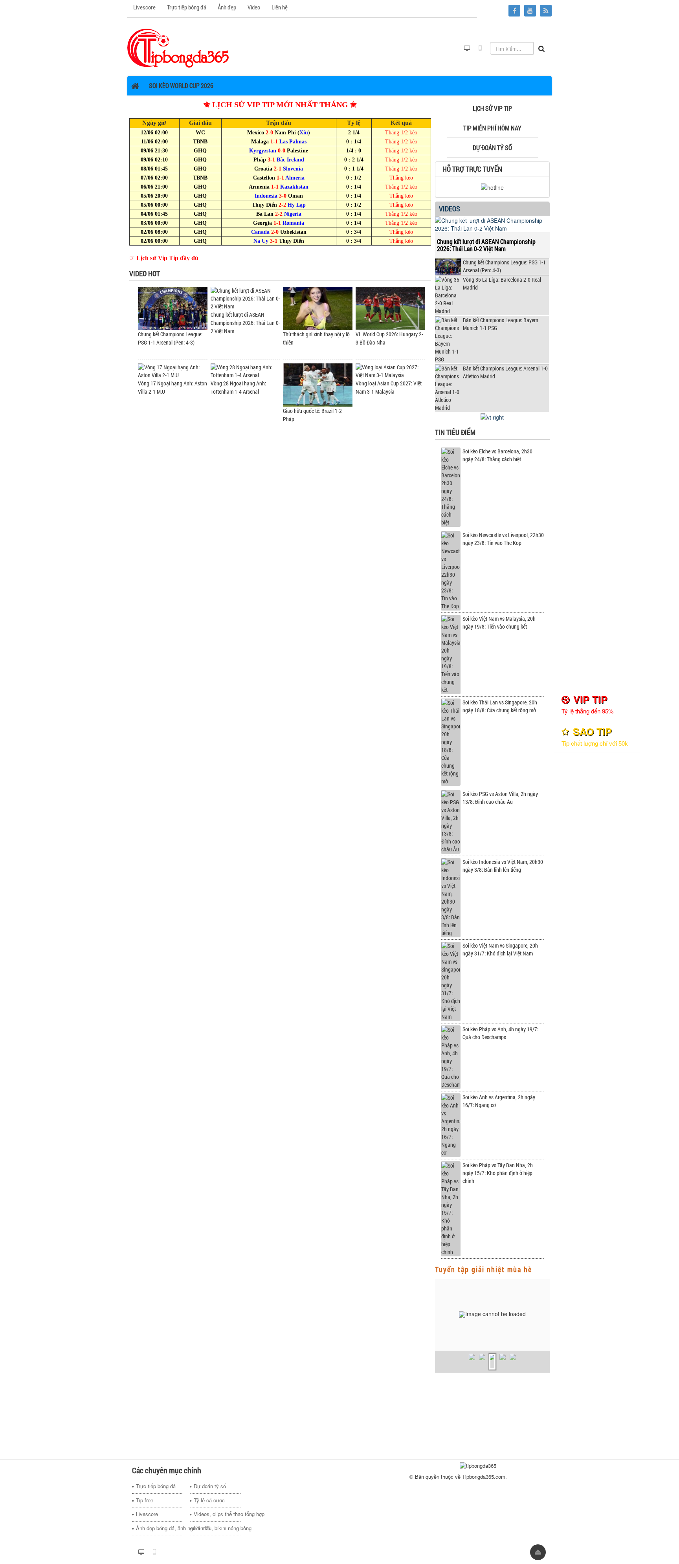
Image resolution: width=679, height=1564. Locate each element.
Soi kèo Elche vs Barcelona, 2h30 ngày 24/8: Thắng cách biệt (497, 455)
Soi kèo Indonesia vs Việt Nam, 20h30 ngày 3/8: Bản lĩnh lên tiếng (502, 865)
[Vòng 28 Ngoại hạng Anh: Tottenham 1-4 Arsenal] (245, 370)
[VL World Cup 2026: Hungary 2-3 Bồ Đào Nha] (390, 308)
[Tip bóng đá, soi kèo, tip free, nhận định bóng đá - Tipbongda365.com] (178, 47)
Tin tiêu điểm (455, 432)
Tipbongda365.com (483, 1476)
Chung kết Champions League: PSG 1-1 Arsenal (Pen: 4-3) (504, 266)
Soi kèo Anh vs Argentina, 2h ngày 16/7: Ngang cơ (498, 1101)
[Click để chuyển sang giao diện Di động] (480, 48)
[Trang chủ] (136, 85)
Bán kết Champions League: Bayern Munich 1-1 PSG (500, 324)
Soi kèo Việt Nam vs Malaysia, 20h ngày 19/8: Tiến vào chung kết (499, 622)
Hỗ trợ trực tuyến (472, 169)
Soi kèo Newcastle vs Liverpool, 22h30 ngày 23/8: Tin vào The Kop (503, 538)
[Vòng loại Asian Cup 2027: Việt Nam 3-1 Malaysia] (390, 370)
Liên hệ (202, 1528)
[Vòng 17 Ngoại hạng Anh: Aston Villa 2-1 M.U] (172, 370)
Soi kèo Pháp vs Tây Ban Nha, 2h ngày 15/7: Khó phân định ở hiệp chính (497, 1172)
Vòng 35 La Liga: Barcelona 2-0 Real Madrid (502, 283)
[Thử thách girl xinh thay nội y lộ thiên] (317, 308)
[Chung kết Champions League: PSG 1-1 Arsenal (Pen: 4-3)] (172, 308)
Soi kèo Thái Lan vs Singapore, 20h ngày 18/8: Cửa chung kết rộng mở (499, 706)
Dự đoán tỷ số (210, 1486)
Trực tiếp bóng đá (156, 1486)
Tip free (144, 1500)
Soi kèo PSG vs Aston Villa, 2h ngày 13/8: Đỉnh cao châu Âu (500, 797)
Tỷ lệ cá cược (209, 1500)
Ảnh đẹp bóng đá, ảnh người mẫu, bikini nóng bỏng (159, 1528)
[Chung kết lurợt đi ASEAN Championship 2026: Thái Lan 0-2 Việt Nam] (245, 298)
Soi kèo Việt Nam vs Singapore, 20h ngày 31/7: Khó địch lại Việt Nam (500, 949)
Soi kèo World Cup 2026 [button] (181, 85)
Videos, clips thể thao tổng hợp (217, 1514)
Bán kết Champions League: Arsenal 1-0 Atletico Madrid (505, 372)
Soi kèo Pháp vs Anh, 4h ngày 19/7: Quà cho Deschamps (500, 1033)
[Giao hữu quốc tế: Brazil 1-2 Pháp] (317, 384)
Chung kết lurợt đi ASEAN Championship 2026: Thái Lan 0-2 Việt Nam (245, 323)
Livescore (147, 1514)
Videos (449, 208)
